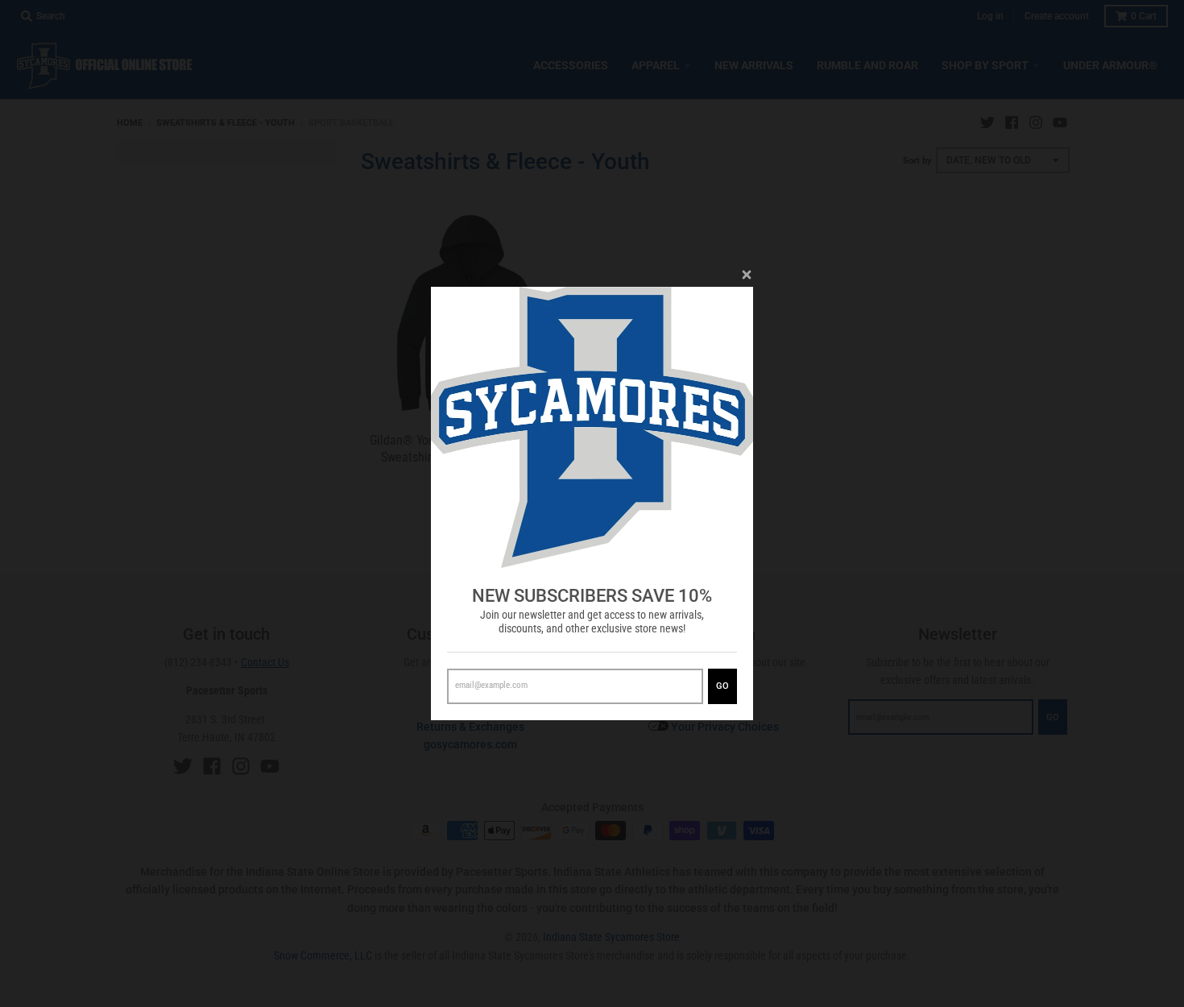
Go (722, 686)
